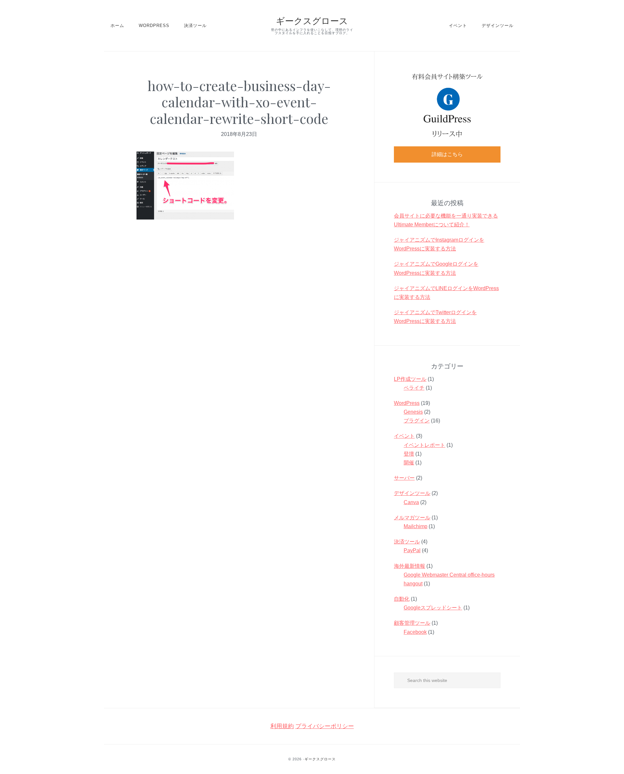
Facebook (415, 632)
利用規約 (282, 726)
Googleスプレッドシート (433, 607)
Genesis (413, 412)
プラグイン (417, 420)
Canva (411, 502)
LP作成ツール (410, 379)
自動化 (402, 599)
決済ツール (407, 541)
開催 (409, 462)
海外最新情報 (409, 566)
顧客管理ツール (412, 623)
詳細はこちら (447, 154)
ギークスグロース (312, 20)
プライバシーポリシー (324, 726)
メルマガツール (412, 517)
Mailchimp (415, 526)
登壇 (409, 454)
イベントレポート (424, 445)
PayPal (412, 550)
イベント (404, 436)
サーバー (404, 478)
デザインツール (412, 493)
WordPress (407, 403)
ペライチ (414, 388)
